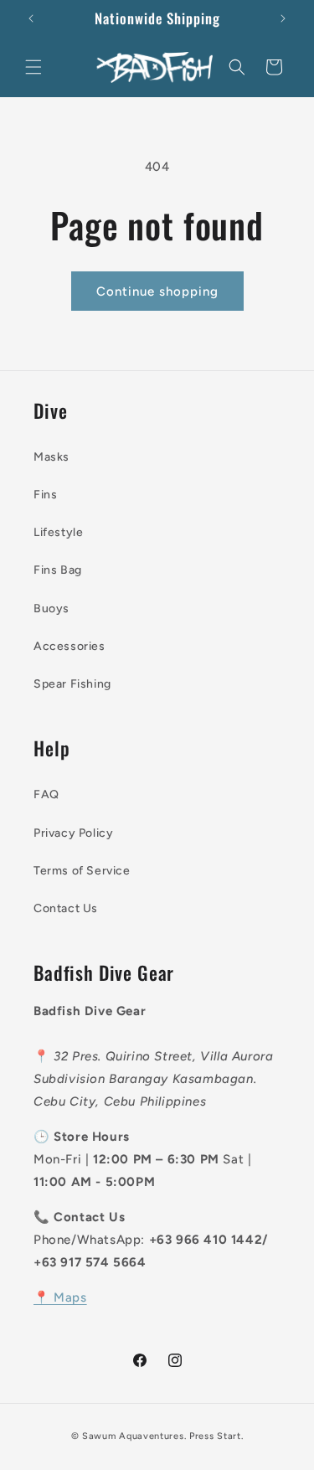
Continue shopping (157, 291)
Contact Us (65, 908)
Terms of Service (82, 871)
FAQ (46, 794)
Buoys (51, 608)
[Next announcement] (283, 18)
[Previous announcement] (31, 18)
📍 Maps (60, 1297)
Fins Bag (57, 570)
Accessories (69, 646)
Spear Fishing (72, 684)
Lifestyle (58, 532)
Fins (45, 494)
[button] (33, 67)
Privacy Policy (73, 833)
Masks (51, 457)
